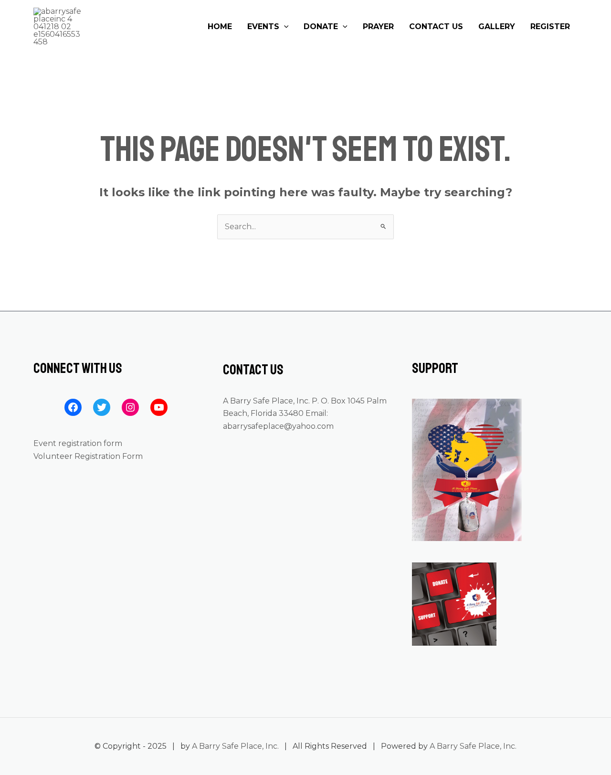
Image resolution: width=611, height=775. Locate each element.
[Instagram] (130, 407)
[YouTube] (159, 407)
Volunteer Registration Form (88, 456)
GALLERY (496, 26)
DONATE (321, 26)
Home (220, 26)
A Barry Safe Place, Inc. (235, 746)
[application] (284, 26)
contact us (436, 26)
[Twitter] (101, 407)
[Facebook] (73, 407)
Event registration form (77, 443)
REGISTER (550, 26)
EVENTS (263, 26)
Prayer (378, 26)
